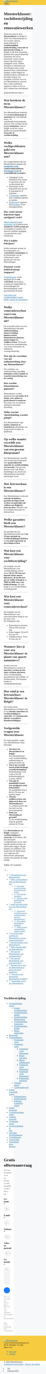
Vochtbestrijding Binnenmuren (20, 1018)
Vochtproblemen (15, 1038)
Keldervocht (14, 202)
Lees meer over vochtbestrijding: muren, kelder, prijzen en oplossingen (16, 297)
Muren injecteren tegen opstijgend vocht (13, 223)
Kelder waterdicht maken (13, 1092)
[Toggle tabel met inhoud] (6, 871)
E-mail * (7, 1216)
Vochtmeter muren (13, 1122)
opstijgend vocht (11, 166)
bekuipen (16, 205)
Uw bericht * (7, 1262)
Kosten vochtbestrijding (20, 1009)
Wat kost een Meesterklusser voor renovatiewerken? (16, 960)
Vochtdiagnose (15, 1137)
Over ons (12, 1352)
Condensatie (14, 195)
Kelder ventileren (13, 1109)
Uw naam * (6, 1201)
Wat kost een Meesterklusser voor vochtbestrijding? (16, 954)
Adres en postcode (7, 1245)
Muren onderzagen (18, 1032)
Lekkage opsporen (12, 1118)
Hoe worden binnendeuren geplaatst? (19, 923)
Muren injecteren (23, 1057)
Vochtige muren (17, 1084)
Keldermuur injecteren (24, 1079)
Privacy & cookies (32, 1364)
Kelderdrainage (10, 277)
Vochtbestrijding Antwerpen (20, 1023)
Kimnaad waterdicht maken (18, 1103)
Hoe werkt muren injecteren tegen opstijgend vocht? (20, 889)
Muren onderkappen (24, 1061)
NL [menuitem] (8, 1368)
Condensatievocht (21, 1087)
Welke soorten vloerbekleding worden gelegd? (20, 929)
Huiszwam (13, 1035)
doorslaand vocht (11, 171)
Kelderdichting (20, 1096)
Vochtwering (14, 1140)
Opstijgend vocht (18, 1045)
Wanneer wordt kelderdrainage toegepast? (20, 900)
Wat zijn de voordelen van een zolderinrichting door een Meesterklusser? (20, 915)
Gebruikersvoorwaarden (13, 1364)
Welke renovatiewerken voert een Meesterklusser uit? (18, 906)
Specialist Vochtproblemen (15, 1134)
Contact (12, 1354)
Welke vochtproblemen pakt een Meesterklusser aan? (18, 881)
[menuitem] (7, 1368)
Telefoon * (7, 1230)
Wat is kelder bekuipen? (20, 895)
